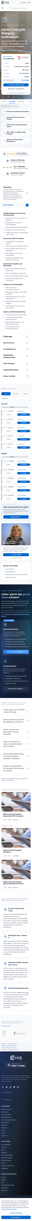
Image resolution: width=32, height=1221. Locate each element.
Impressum (4, 1190)
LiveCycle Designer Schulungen (12, 25)
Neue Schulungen (6, 1114)
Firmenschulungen (6, 1158)
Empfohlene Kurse (6, 1117)
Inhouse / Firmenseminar (17, 89)
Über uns (3, 1147)
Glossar (3, 1133)
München (21, 411)
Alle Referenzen (5, 1026)
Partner (3, 1150)
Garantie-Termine (6, 1109)
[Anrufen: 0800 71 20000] (30, 101)
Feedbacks (4, 1128)
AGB (2, 1182)
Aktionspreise (5, 1112)
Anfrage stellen (15, 517)
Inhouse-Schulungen (7, 1155)
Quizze (3, 1130)
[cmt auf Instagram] (18, 1087)
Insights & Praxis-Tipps (7, 1165)
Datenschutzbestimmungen (9, 1209)
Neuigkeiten (4, 1168)
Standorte (4, 1152)
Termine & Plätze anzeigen (17, 85)
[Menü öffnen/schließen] (3, 8)
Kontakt (3, 1177)
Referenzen (4, 1135)
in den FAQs (10, 780)
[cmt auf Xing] (10, 1087)
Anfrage (3, 1180)
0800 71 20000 (17, 554)
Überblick (3, 101)
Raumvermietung (6, 1160)
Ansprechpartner (6, 1144)
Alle (6, 393)
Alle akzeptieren (16, 1217)
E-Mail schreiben (17, 558)
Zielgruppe (21, 101)
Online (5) (26, 393)
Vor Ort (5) (16, 393)
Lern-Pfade (4, 1125)
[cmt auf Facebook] (2, 1087)
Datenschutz (4, 1187)
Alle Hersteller (5, 1122)
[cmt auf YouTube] (14, 1087)
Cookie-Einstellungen (16, 1213)
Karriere (3, 1163)
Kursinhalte (12, 101)
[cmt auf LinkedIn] (6, 1087)
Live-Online (22, 461)
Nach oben (8, 1099)
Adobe (21, 50)
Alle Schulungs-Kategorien (8, 1120)
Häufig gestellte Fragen (7, 1185)
